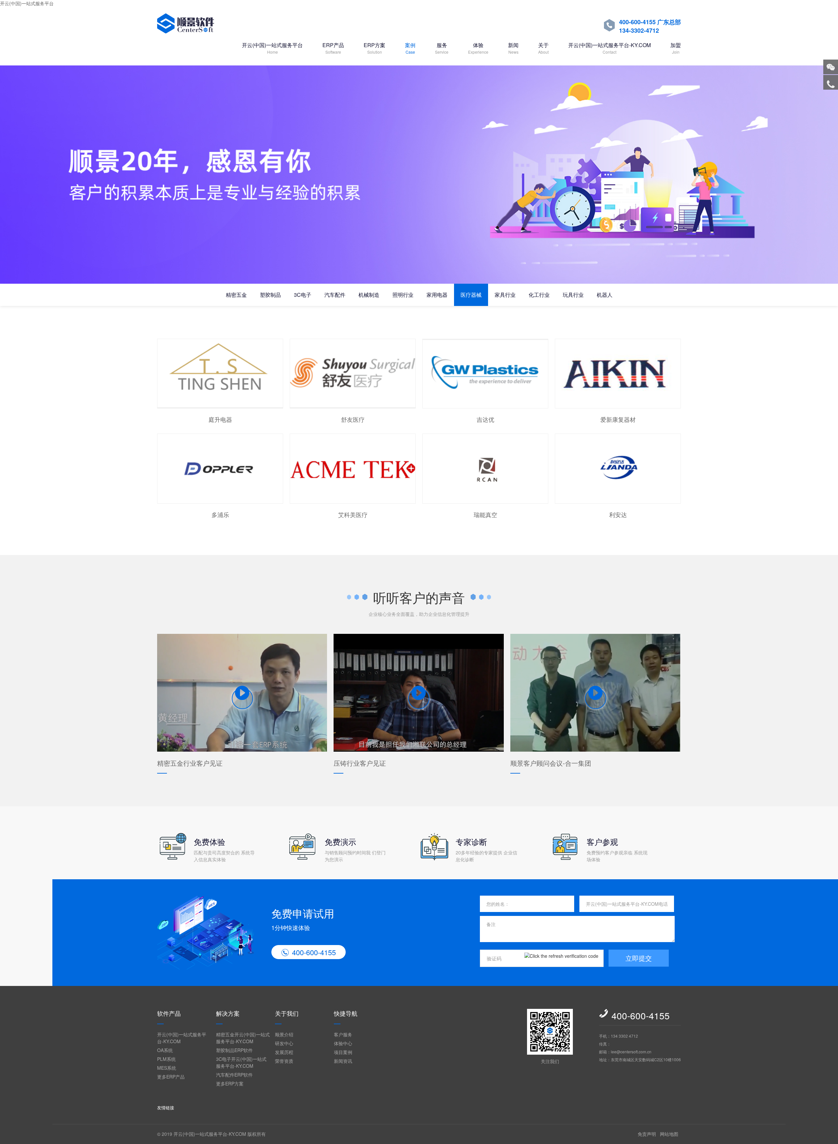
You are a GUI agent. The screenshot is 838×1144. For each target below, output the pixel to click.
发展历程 (284, 1052)
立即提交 (639, 958)
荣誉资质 (284, 1061)
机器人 (604, 294)
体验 (478, 48)
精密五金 (236, 294)
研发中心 (284, 1043)
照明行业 (402, 294)
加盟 (675, 48)
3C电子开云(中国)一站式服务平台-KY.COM (241, 1062)
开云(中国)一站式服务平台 (27, 3)
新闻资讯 (343, 1061)
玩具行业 (573, 294)
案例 (410, 48)
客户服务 (343, 1034)
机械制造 (368, 294)
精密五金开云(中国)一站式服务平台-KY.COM (243, 1038)
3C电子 (302, 294)
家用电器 (437, 294)
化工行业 (539, 294)
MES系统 (166, 1067)
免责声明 (647, 1134)
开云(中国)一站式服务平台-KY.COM (609, 48)
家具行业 (505, 294)
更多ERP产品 (171, 1076)
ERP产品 (333, 48)
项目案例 (343, 1052)
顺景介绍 (284, 1034)
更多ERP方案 (230, 1083)
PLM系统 (166, 1059)
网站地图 (669, 1134)
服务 (441, 48)
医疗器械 (471, 294)
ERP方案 (374, 48)
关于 (543, 48)
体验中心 (343, 1043)
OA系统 (165, 1050)
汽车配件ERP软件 (234, 1074)
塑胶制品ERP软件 (234, 1050)
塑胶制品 (270, 294)
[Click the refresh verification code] (561, 958)
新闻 (513, 48)
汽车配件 (334, 294)
